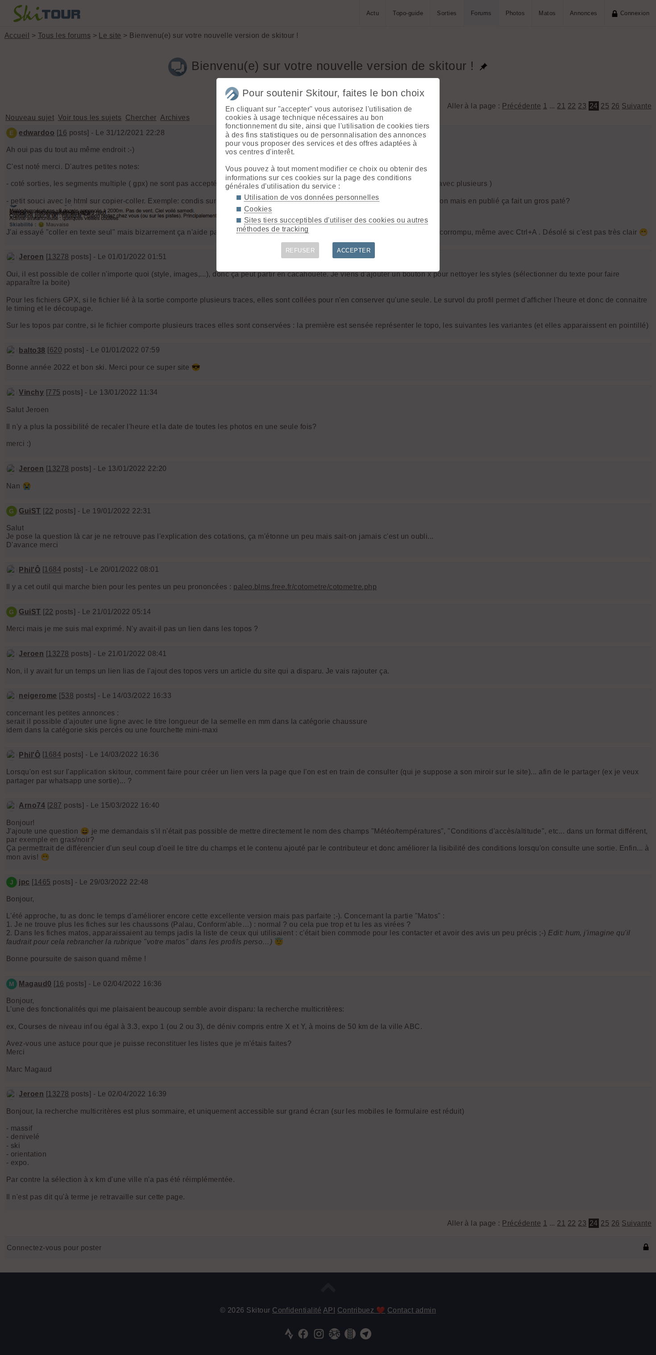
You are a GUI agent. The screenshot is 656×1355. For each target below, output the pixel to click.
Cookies (258, 209)
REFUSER (300, 250)
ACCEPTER (353, 250)
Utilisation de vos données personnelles (311, 197)
